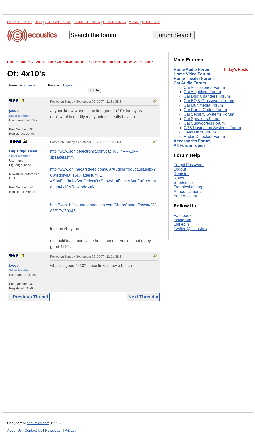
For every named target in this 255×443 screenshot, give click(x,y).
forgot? (67, 85)
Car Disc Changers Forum (207, 96)
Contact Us (33, 430)
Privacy (70, 430)
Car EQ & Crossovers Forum (209, 101)
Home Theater (87, 22)
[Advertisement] (83, 359)
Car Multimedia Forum (203, 105)
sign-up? (29, 85)
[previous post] (13, 141)
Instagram (182, 220)
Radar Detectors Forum (204, 136)
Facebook (182, 215)
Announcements (188, 191)
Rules (179, 178)
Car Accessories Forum (204, 87)
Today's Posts (235, 69)
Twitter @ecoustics (190, 229)
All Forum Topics (190, 145)
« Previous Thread (28, 296)
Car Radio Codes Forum (205, 110)
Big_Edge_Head (23, 151)
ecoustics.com (38, 423)
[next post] (13, 100)
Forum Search (174, 35)
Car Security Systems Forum (209, 114)
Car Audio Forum (190, 83)
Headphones (114, 22)
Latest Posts (19, 22)
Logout (180, 169)
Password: (60, 85)
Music (134, 22)
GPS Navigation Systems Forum (212, 128)
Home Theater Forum (194, 78)
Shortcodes (184, 182)
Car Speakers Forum (202, 119)
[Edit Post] (155, 101)
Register (181, 174)
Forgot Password (189, 165)
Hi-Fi (38, 22)
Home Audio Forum (192, 69)
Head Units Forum (200, 132)
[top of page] (10, 100)
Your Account (185, 196)
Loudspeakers (58, 22)
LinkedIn (181, 224)
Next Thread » (143, 296)
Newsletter (53, 430)
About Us (14, 430)
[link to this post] (22, 100)
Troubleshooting (188, 187)
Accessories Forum (192, 141)
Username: (21, 85)
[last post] (16, 100)
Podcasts (151, 22)
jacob (14, 110)
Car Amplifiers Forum (202, 92)
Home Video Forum (192, 74)
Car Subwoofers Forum (204, 123)
